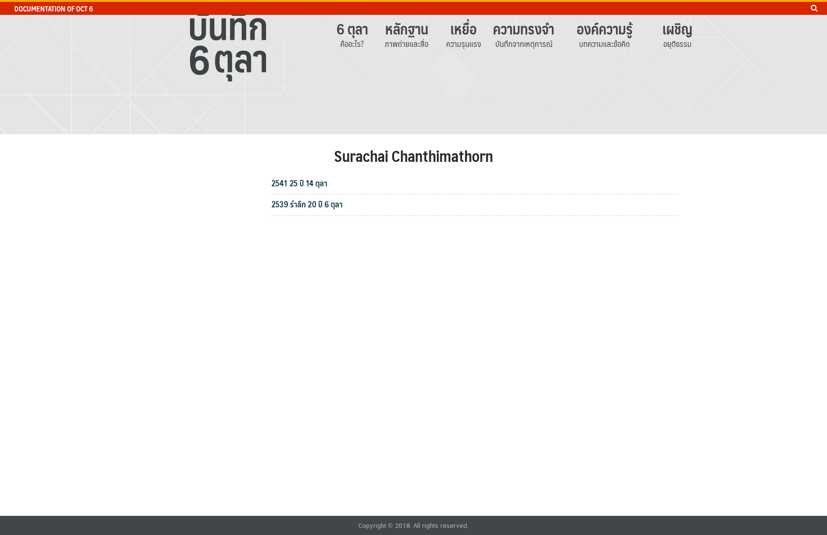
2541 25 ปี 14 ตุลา (299, 183)
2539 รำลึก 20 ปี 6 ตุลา (307, 204)
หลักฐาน (406, 28)
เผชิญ (677, 28)
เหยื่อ (463, 28)
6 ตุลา (352, 28)
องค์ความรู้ (605, 28)
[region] (413, 67)
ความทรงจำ (523, 28)
